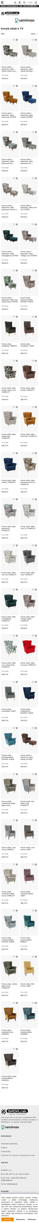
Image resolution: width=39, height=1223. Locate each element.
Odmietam (32, 1219)
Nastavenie (20, 1219)
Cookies (4, 1147)
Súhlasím (7, 1219)
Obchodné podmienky (9, 1144)
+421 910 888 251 (29, 6)
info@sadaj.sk (13, 6)
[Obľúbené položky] (24, 2)
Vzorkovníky (6, 1151)
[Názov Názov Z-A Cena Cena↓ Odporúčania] (31, 34)
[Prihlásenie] (20, 2)
